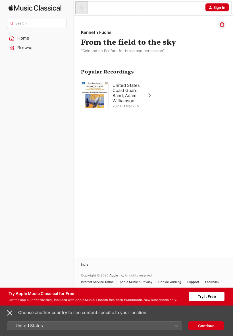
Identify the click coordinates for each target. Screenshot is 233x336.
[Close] (9, 312)
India (84, 264)
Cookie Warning (169, 282)
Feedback (212, 282)
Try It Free (207, 296)
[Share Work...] (222, 25)
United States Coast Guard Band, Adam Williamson (126, 93)
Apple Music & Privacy (136, 282)
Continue (206, 325)
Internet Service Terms (97, 282)
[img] (35, 8)
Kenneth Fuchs (96, 32)
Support (193, 282)
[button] (36, 38)
